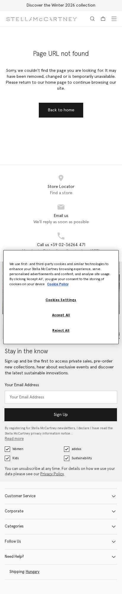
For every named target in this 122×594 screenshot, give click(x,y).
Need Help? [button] (14, 557)
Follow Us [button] (13, 542)
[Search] (92, 18)
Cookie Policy (57, 284)
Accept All (61, 315)
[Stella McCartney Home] (41, 18)
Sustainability (82, 458)
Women (17, 449)
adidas (76, 449)
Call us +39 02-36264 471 (61, 245)
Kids (15, 458)
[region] (61, 297)
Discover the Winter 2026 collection (61, 5)
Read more (14, 439)
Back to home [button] (61, 110)
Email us (61, 216)
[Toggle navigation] (114, 18)
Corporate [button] (14, 511)
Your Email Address (22, 385)
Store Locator (61, 187)
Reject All (61, 330)
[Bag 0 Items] (103, 19)
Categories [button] (14, 526)
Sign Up (61, 415)
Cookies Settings (61, 300)
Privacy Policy (52, 474)
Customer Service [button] (20, 496)
